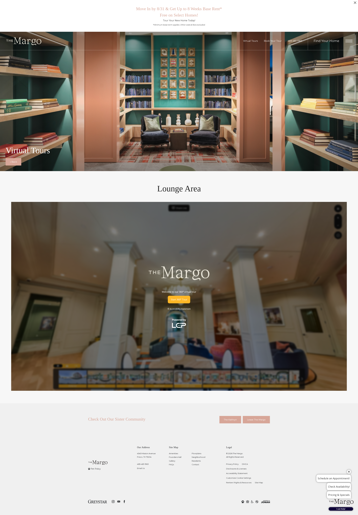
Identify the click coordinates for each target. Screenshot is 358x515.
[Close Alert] (355, 3)
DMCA (245, 464)
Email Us (141, 468)
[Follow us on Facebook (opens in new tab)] (124, 501)
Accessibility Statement (237, 473)
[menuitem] (178, 454)
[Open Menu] (348, 41)
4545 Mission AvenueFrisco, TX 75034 (146, 455)
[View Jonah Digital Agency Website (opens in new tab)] (265, 501)
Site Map (259, 482)
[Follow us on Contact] (119, 501)
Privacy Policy (232, 464)
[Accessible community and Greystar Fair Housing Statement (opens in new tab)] (252, 501)
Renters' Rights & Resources (238, 482)
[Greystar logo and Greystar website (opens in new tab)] (97, 501)
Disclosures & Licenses (236, 469)
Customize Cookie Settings (238, 478)
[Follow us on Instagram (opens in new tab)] (113, 501)
